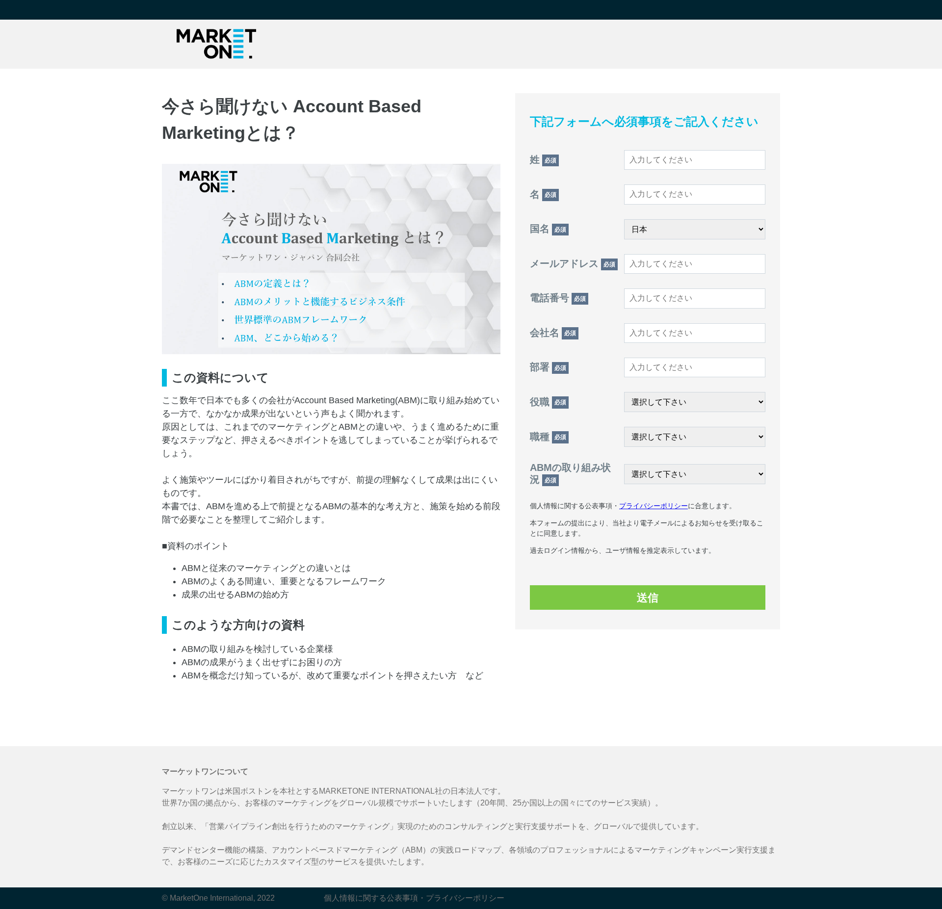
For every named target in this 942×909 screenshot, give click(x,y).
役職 (548, 401)
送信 (647, 598)
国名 (548, 228)
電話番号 (558, 297)
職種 (548, 436)
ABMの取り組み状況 (570, 473)
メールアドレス (572, 263)
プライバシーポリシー (653, 506)
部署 (548, 367)
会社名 (553, 332)
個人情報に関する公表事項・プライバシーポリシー (414, 898)
